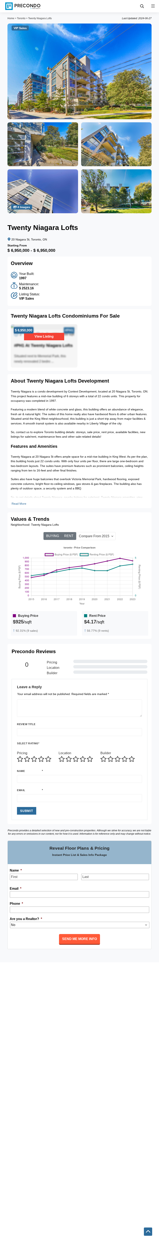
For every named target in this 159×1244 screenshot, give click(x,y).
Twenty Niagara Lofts (40, 18)
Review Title (26, 724)
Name (21, 771)
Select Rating (28, 743)
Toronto (21, 18)
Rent (68, 536)
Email (21, 790)
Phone (16, 903)
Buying (52, 536)
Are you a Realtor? (26, 919)
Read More (19, 503)
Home (10, 18)
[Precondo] (22, 6)
